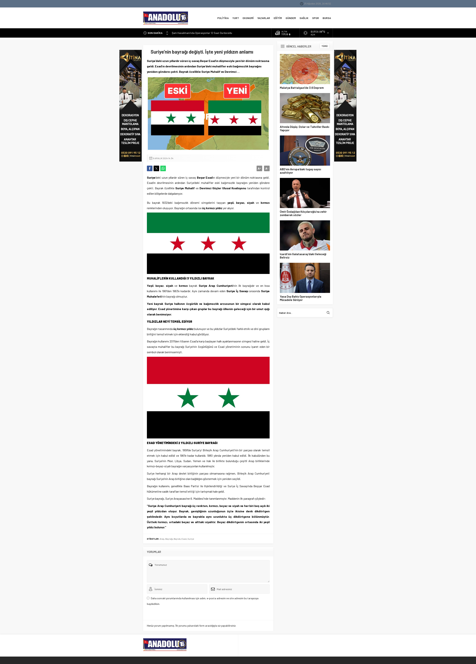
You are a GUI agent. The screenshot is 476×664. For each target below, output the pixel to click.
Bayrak (177, 538)
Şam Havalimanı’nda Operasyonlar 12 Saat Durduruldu (202, 31)
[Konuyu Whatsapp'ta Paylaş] (163, 168)
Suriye (190, 538)
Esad (183, 538)
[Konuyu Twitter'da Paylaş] (156, 168)
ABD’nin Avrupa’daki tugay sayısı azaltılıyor (300, 170)
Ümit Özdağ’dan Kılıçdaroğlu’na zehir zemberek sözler (303, 213)
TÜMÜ (324, 46)
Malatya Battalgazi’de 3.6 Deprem (302, 87)
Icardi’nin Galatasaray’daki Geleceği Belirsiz (303, 255)
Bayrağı (169, 538)
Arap (162, 538)
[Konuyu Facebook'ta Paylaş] (149, 168)
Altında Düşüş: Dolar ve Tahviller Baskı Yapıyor (304, 128)
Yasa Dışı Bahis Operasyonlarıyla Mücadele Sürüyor (300, 298)
